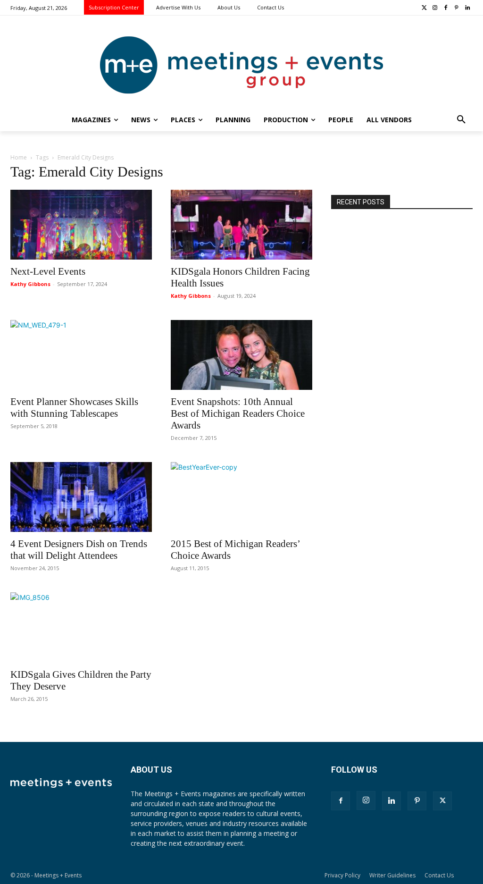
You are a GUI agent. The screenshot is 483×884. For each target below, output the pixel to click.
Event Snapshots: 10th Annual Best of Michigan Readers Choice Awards (238, 413)
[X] (442, 800)
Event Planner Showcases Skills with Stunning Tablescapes (74, 407)
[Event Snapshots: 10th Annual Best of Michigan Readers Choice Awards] (241, 355)
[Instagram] (435, 8)
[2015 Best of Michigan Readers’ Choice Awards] (241, 497)
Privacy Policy (342, 875)
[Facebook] (446, 8)
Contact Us (439, 875)
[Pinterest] (456, 8)
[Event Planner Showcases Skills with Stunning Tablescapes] (81, 355)
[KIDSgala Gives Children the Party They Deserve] (81, 627)
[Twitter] (424, 8)
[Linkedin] (467, 8)
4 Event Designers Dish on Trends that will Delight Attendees (78, 549)
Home (18, 157)
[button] (461, 120)
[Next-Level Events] (81, 225)
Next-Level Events (47, 271)
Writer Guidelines (392, 875)
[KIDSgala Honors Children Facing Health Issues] (241, 225)
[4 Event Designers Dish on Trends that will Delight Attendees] (81, 497)
